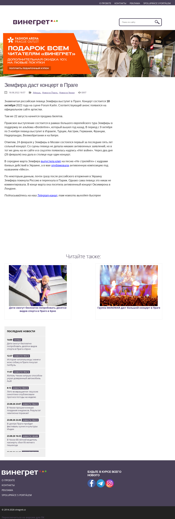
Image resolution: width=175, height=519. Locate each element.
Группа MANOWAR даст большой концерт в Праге (128, 307)
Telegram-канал (47, 195)
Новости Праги (21, 356)
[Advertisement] (59, 228)
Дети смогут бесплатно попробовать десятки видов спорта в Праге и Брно (37, 309)
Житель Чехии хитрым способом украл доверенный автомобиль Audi (24, 378)
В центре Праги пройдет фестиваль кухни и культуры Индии (22, 426)
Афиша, (37, 92)
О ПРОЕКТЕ (105, 3)
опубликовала (60, 165)
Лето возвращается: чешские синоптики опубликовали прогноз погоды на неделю (22, 394)
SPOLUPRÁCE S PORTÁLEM (157, 3)
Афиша (17, 340)
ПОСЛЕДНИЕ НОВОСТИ (21, 331)
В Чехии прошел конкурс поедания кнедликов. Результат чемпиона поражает (24, 410)
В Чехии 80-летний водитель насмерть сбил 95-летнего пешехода (22, 442)
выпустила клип (51, 161)
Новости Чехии (67, 92)
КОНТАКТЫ (120, 3)
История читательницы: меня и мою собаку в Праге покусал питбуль (24, 362)
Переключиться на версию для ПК (23, 517)
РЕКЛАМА (135, 3)
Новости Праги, (50, 92)
